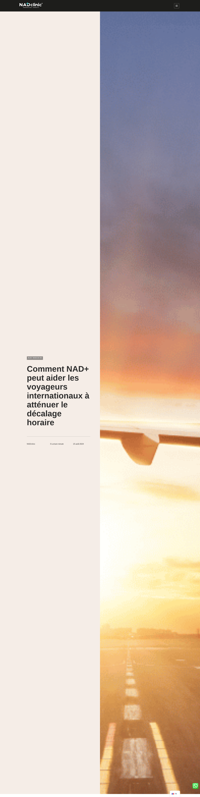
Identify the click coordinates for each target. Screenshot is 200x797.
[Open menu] (176, 5)
